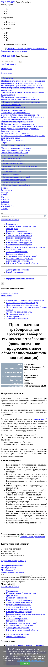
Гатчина (4, 195)
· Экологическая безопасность (12, 158)
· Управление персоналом (11, 172)
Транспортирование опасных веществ (18, 119)
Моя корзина (6, 68)
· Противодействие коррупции (13, 161)
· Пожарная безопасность (11, 105)
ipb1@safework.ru (8, 64)
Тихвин (4, 208)
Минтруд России (8, 568)
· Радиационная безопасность (12, 155)
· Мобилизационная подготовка (13, 180)
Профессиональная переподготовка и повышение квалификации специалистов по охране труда (23, 82)
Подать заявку (7, 73)
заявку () (40, 419)
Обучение (13, 293)
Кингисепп (6, 197)
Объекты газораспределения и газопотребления (22, 126)
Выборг (4, 192)
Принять (25, 663)
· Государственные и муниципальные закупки (19, 166)
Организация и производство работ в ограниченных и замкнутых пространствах (20, 98)
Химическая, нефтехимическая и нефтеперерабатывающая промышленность (20, 113)
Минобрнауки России (10, 570)
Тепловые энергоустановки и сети (16, 148)
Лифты (4, 142)
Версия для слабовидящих (12, 572)
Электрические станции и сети (14, 153)
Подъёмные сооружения (12, 140)
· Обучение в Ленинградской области (15, 185)
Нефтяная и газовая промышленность (17, 124)
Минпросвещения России (12, 565)
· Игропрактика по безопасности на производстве (20, 102)
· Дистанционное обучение (11, 182)
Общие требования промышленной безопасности (23, 117)
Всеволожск (6, 190)
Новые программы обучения (13, 110)
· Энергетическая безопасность (13, 145)
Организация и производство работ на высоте (21, 85)
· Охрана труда (7, 78)
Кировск (5, 202)
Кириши (5, 199)
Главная (4, 293)
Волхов (4, 188)
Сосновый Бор (7, 206)
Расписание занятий (10, 220)
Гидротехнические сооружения (15, 133)
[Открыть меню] (2, 213)
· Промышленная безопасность (13, 107)
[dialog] (24, 286)
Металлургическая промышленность (17, 122)
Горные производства (10, 131)
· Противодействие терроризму (13, 164)
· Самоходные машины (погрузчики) (15, 177)
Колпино (5, 204)
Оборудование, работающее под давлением (20, 129)
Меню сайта (6, 296)
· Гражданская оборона (10, 174)
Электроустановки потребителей (15, 150)
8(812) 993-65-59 (8, 2)
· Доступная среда (8, 169)
